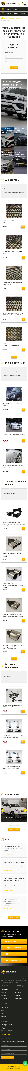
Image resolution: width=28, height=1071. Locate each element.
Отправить (7, 1057)
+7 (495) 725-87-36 (6, 1025)
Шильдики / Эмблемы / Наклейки (14, 192)
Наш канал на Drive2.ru (15, 954)
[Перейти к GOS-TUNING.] (2, 18)
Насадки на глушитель (10, 493)
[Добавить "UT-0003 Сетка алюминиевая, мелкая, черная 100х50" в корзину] (23, 288)
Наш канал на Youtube (15, 960)
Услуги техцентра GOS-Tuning (15, 13)
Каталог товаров (11, 9)
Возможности (19, 998)
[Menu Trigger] (25, 3)
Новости (3, 992)
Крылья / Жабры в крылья (12, 375)
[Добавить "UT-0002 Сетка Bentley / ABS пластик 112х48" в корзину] (23, 257)
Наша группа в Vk (16, 947)
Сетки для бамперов (10, 189)
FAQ (2, 1013)
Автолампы (7, 676)
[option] (13, 103)
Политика (4, 998)
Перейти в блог (14, 917)
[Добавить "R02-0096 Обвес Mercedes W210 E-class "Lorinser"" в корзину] (23, 409)
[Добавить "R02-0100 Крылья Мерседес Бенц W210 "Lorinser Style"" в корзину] (23, 471)
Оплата (17, 989)
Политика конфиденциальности (14, 1068)
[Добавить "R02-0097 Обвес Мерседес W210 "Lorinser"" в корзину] (23, 440)
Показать (14, 67)
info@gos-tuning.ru (6, 1028)
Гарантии (17, 995)
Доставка (18, 992)
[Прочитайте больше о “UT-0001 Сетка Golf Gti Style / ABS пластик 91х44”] (23, 227)
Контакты (4, 995)
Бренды (3, 1016)
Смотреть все (14, 829)
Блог (2, 1010)
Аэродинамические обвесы (12, 372)
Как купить (4, 1007)
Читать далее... (8, 854)
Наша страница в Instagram (15, 941)
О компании (4, 989)
